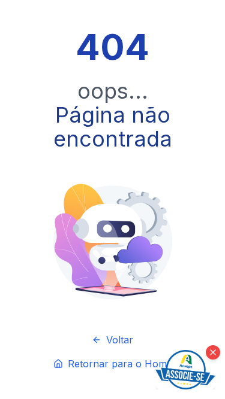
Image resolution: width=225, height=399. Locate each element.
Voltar (119, 340)
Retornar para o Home (120, 364)
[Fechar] (213, 352)
